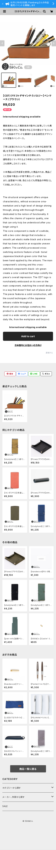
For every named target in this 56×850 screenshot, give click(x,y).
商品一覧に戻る (28, 768)
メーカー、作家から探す (13, 797)
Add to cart (28, 336)
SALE (5, 806)
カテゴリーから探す (11, 788)
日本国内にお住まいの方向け (28, 345)
